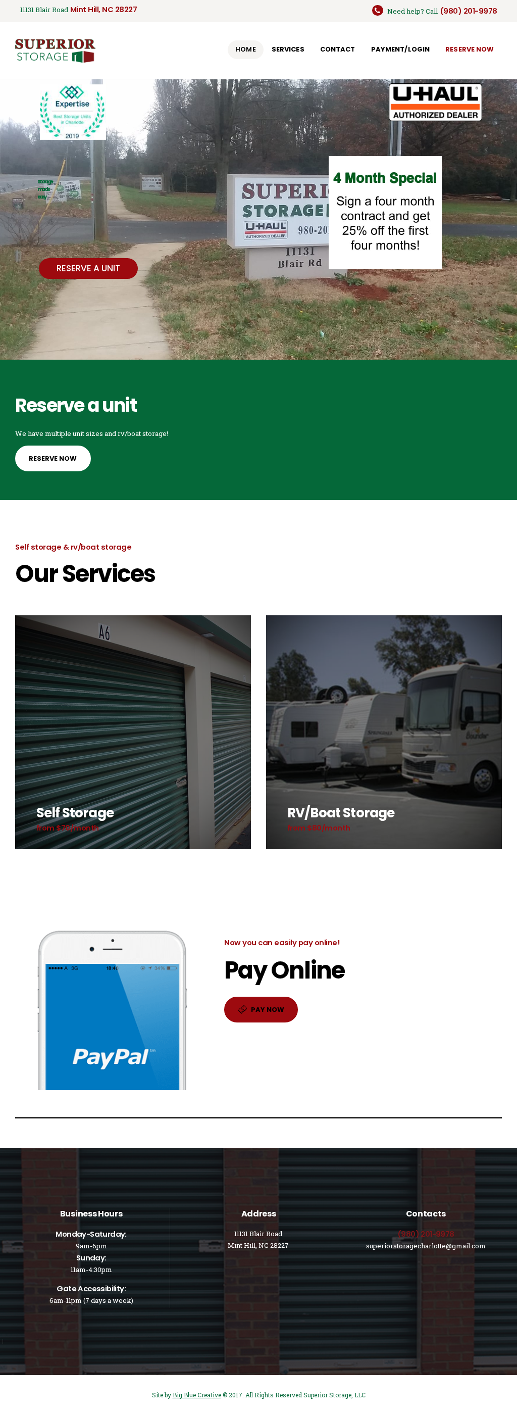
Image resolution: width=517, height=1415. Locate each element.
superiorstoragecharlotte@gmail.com (426, 1245)
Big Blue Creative (197, 1395)
